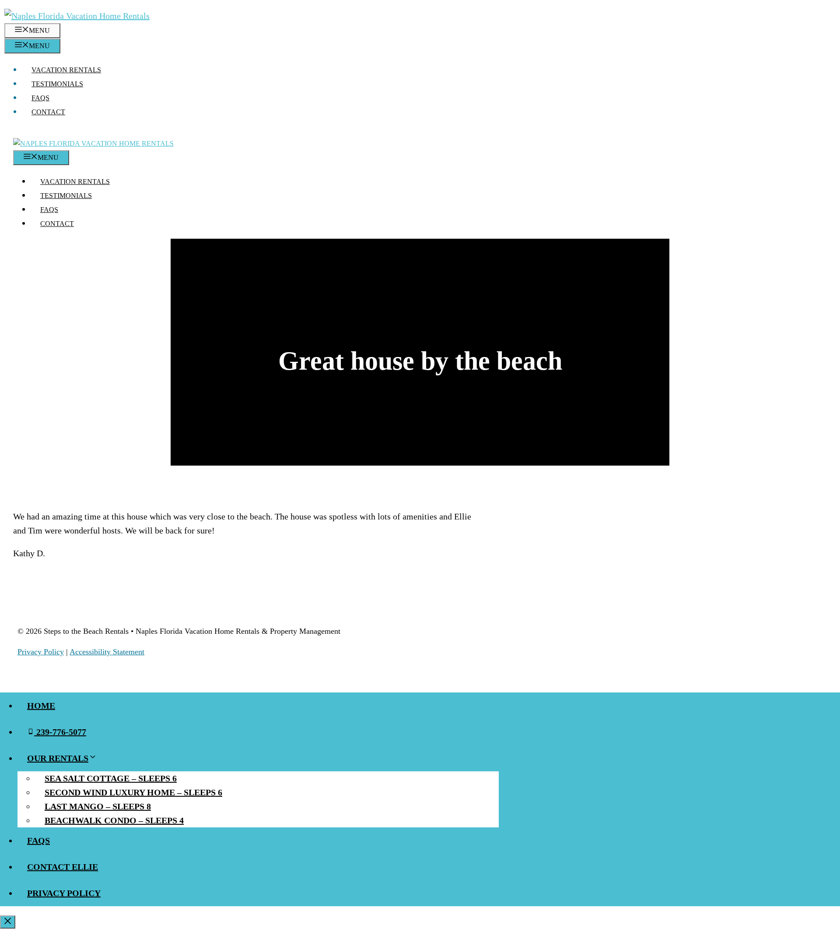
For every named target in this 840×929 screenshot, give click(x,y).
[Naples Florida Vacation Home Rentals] (93, 143)
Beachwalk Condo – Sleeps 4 (114, 820)
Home (41, 705)
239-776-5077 (60, 732)
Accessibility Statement (107, 651)
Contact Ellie (62, 867)
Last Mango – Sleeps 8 (98, 806)
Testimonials (57, 84)
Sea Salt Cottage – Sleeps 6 (111, 778)
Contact (48, 112)
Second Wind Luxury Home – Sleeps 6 (133, 792)
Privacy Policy (41, 651)
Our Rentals (57, 758)
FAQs (40, 98)
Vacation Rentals (66, 70)
